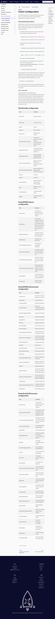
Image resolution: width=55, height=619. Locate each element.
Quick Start (3, 6)
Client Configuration (6, 18)
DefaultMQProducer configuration (51, 14)
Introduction (3, 4)
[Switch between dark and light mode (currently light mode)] (41, 2)
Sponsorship (40, 582)
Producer (3, 8)
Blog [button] (31, 1)
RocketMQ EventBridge (5, 22)
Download (27, 1)
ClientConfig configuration (50, 11)
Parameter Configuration (6, 16)
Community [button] (36, 1)
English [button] (17, 1)
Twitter (40, 566)
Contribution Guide (4, 30)
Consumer (3, 10)
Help (41, 569)
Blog (15, 577)
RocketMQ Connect (5, 28)
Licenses (40, 577)
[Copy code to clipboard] (43, 37)
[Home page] (19, 7)
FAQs (2, 34)
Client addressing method (51, 8)
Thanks (40, 580)
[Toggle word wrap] (41, 37)
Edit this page (23, 545)
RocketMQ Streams (5, 26)
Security (2, 32)
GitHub (11, 1)
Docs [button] (22, 1)
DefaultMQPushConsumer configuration (50, 18)
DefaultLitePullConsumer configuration (50, 22)
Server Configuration (6, 20)
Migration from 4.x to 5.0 (15, 569)
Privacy (40, 584)
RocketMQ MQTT (4, 24)
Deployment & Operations (6, 12)
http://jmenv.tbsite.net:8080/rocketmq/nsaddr (28, 64)
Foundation (40, 587)
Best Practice (3, 14)
